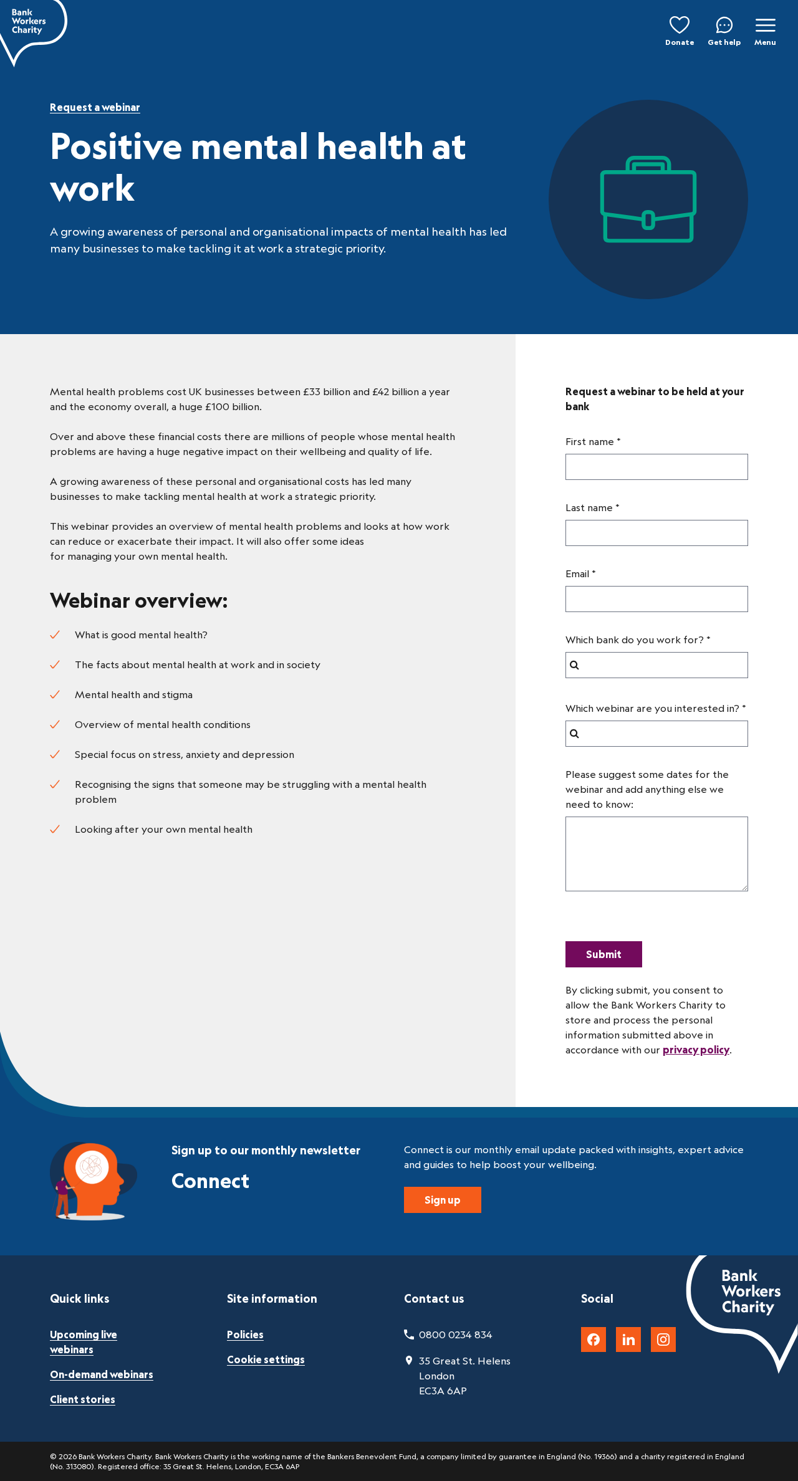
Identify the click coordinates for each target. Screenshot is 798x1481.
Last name (589, 507)
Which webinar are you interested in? (652, 708)
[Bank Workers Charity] (33, 33)
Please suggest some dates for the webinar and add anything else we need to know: (647, 789)
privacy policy (696, 1049)
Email (577, 573)
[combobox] (656, 665)
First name (589, 441)
